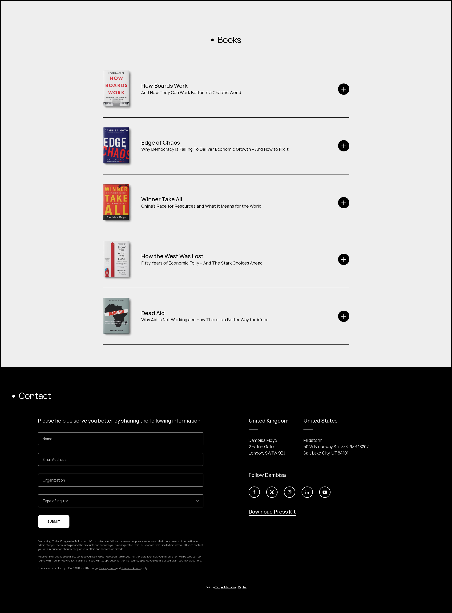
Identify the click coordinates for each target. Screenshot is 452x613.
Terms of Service (131, 568)
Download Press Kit (272, 511)
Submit (53, 521)
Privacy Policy (107, 568)
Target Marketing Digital (230, 587)
